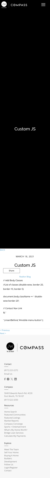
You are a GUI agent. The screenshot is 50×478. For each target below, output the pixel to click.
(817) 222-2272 (11, 370)
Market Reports (11, 420)
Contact (7, 470)
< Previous (5, 330)
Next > (3, 333)
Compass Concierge (13, 424)
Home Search (10, 411)
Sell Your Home (11, 452)
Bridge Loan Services (13, 433)
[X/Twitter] (12, 379)
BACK (2, 250)
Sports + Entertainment (15, 427)
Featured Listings (12, 418)
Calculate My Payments (15, 436)
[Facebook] (4, 379)
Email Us (8, 374)
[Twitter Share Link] (12, 278)
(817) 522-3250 (11, 400)
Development (10, 461)
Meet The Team (11, 449)
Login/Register (11, 467)
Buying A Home (11, 455)
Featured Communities (15, 414)
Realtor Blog (25, 276)
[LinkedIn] (15, 379)
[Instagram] (8, 379)
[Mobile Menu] (43, 4)
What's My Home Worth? (15, 430)
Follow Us (8, 464)
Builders (8, 458)
